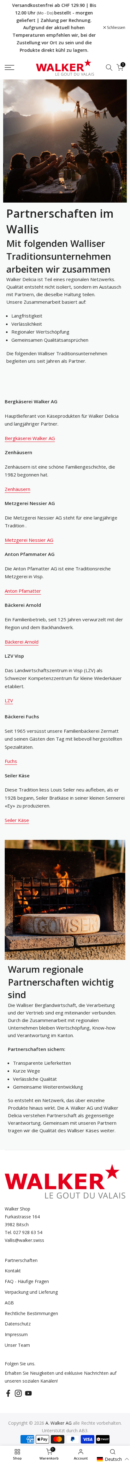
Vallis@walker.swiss (24, 1240)
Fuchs (11, 761)
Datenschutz (18, 1324)
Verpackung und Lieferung (31, 1292)
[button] (113, 1459)
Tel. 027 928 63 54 (23, 1232)
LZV (9, 700)
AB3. (83, 1430)
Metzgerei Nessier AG (29, 540)
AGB (9, 1303)
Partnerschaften (21, 1260)
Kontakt (13, 1271)
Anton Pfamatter (23, 591)
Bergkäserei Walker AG (30, 438)
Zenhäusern (17, 489)
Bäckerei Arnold (21, 642)
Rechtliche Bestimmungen (31, 1313)
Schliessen (115, 28)
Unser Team (17, 1345)
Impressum (16, 1334)
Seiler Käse (17, 820)
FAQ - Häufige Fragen (27, 1281)
